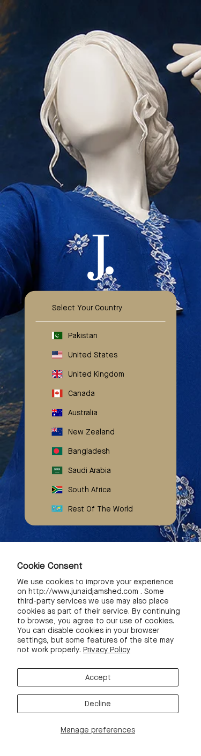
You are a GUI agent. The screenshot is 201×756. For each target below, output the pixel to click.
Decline (98, 703)
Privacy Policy (106, 649)
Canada (81, 392)
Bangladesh (89, 450)
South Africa (89, 489)
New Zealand (91, 431)
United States (92, 354)
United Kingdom (96, 373)
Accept (98, 677)
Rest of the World (100, 508)
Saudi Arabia (89, 469)
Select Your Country (87, 307)
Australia (83, 412)
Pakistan (83, 335)
